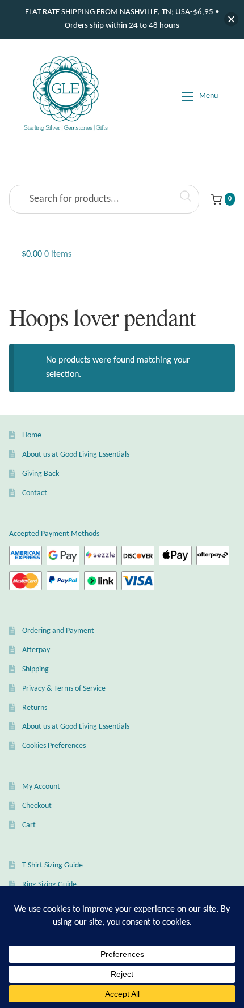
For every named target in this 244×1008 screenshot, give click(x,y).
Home (31, 435)
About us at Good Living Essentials (75, 454)
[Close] (231, 19)
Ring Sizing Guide (49, 885)
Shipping (35, 669)
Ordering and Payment (58, 631)
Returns (34, 708)
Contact (34, 493)
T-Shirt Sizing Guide (52, 865)
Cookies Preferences (54, 746)
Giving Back (40, 474)
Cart (29, 825)
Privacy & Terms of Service (64, 688)
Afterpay (36, 650)
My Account (41, 786)
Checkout (37, 806)
